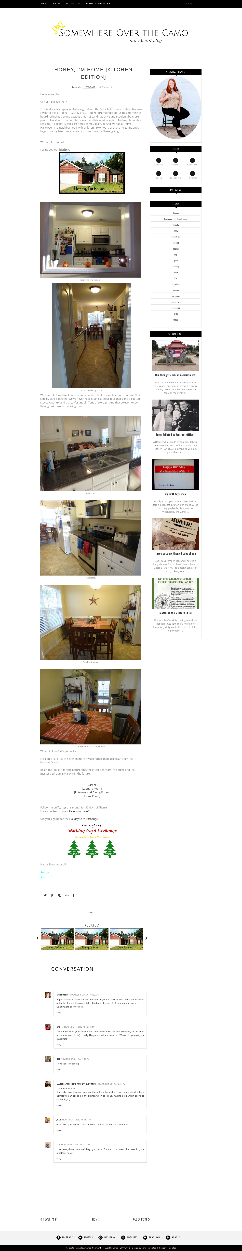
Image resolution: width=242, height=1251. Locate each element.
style (176, 313)
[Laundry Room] (92, 788)
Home (95, 1219)
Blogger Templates (167, 1247)
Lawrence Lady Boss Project (176, 219)
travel (176, 319)
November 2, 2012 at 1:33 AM (75, 1144)
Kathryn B (62, 994)
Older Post (140, 1219)
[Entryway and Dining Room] (91, 792)
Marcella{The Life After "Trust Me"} (76, 1084)
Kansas (176, 213)
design (176, 248)
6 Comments (106, 87)
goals (176, 260)
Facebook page (78, 811)
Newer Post (50, 1219)
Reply (58, 1012)
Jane (58, 1119)
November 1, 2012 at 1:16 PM (75, 1059)
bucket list (176, 236)
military (176, 290)
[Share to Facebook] (72, 895)
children (176, 242)
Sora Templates (149, 1247)
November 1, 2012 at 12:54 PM (79, 1026)
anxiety (176, 225)
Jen (58, 1059)
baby (176, 230)
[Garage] (92, 785)
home (176, 272)
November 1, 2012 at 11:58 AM (84, 994)
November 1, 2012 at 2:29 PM (111, 1084)
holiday (176, 266)
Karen (59, 1026)
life (176, 278)
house (91, 912)
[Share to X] (43, 895)
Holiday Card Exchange (83, 819)
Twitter (61, 807)
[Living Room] (91, 796)
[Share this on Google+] (51, 895)
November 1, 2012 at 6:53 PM (76, 1119)
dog (175, 254)
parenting (176, 296)
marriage (176, 284)
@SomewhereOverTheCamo (105, 1247)
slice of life (176, 302)
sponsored (176, 307)
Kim (58, 1144)
